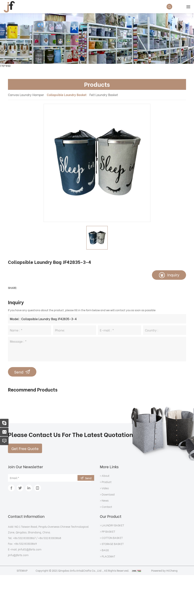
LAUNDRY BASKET (113, 525)
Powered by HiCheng (164, 570)
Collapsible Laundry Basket (67, 94)
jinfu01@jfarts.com (29, 549)
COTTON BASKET (112, 538)
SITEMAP (22, 570)
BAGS (105, 550)
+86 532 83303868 (49, 538)
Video (105, 488)
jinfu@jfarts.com (18, 555)
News (105, 500)
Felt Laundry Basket (103, 94)
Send (18, 371)
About (105, 476)
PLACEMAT (108, 556)
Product (106, 482)
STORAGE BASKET (113, 544)
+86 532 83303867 (24, 538)
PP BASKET (108, 531)
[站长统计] (136, 570)
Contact (107, 507)
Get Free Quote (25, 448)
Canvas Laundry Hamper (26, 94)
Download (108, 494)
